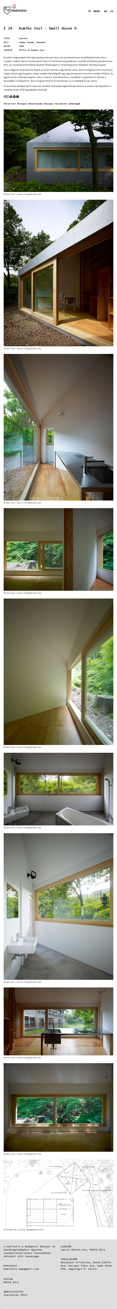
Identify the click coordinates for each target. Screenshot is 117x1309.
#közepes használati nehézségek (62, 103)
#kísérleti (10, 103)
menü (97, 11)
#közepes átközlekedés (30, 103)
